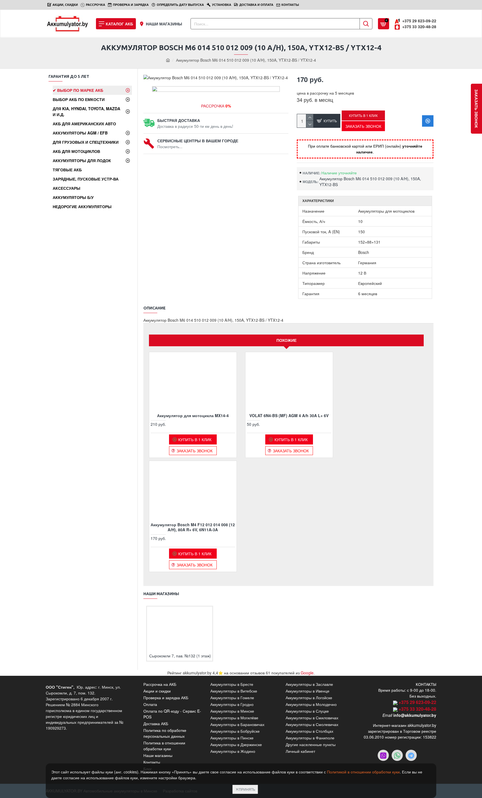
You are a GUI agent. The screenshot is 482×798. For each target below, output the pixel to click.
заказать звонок (476, 108)
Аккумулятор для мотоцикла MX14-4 (193, 415)
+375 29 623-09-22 (417, 702)
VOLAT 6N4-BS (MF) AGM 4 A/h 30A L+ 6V (289, 415)
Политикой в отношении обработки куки (363, 772)
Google (307, 673)
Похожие (286, 340)
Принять (247, 789)
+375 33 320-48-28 (417, 709)
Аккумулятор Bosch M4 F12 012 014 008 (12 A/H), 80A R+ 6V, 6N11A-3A (193, 527)
